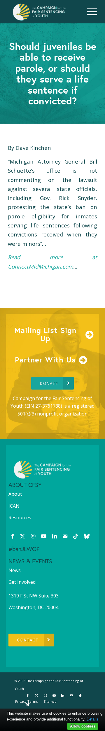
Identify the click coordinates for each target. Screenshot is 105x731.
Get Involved (22, 582)
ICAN (14, 506)
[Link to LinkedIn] (54, 535)
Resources (19, 517)
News (14, 570)
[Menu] (89, 11)
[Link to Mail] (65, 535)
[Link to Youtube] (43, 535)
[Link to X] (22, 535)
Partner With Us (45, 359)
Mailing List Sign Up (45, 334)
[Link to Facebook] (12, 535)
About (15, 494)
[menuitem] (89, 11)
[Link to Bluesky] (87, 535)
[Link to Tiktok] (75, 535)
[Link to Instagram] (33, 535)
